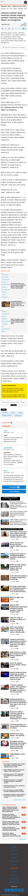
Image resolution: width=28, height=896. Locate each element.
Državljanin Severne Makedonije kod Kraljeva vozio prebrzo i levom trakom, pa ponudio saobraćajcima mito (18, 745)
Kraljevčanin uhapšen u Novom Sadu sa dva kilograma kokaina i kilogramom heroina (15, 796)
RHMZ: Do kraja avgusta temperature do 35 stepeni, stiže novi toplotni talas (18, 567)
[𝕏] (5, 29)
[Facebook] (2, 29)
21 (18, 730)
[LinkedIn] (15, 890)
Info (8, 8)
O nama (14, 864)
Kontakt (14, 871)
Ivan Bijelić (18, 415)
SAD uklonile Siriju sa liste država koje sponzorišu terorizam (14, 786)
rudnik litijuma (6, 415)
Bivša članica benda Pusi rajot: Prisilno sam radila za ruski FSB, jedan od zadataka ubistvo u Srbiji (18, 534)
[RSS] (22, 890)
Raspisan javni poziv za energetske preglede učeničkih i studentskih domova (18, 556)
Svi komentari (14, 487)
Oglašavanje (14, 868)
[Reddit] (9, 29)
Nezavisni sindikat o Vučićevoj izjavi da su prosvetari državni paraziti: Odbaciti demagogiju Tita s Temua (18, 715)
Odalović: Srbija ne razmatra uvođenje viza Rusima (17, 619)
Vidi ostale (22, 839)
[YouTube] (19, 890)
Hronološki (6, 426)
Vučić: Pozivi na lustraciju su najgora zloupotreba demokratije (18, 577)
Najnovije (3, 6)
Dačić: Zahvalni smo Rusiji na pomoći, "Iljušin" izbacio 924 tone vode (18, 545)
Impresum (14, 875)
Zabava (15, 8)
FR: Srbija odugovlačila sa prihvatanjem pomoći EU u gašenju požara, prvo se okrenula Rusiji (18, 589)
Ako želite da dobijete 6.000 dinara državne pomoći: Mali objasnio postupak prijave (18, 514)
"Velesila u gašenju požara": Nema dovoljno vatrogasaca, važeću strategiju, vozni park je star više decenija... (18, 688)
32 (18, 694)
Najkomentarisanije (8, 804)
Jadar (12, 412)
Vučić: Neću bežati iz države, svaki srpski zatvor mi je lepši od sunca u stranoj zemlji (17, 629)
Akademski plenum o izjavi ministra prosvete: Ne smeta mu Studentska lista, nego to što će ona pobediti (18, 702)
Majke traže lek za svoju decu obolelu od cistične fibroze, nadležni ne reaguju (18, 654)
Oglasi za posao (17, 6)
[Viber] (12, 29)
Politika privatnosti (14, 882)
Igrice (9, 6)
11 (18, 737)
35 (18, 634)
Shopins (14, 857)
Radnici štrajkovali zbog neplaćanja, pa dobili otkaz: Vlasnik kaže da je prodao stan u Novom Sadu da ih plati (18, 676)
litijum (20, 412)
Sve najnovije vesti (19, 799)
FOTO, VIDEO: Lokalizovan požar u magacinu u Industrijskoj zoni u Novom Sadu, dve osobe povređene (18, 522)
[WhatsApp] (16, 29)
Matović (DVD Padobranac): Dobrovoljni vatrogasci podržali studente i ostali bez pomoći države (18, 608)
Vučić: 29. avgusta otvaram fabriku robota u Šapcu (18, 664)
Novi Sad (3, 8)
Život (11, 8)
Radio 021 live (14, 854)
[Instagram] (6, 890)
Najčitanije (20, 8)
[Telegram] (19, 29)
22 (18, 720)
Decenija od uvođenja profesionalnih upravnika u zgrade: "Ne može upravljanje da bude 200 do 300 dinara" (18, 505)
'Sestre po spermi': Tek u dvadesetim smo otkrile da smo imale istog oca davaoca (14, 775)
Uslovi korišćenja (14, 878)
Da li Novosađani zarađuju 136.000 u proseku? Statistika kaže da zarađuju (14, 790)
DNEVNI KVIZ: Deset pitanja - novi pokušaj (17, 734)
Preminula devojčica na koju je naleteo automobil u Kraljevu (18, 726)
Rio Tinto (4, 412)
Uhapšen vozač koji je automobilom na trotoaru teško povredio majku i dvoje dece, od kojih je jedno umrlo (18, 643)
